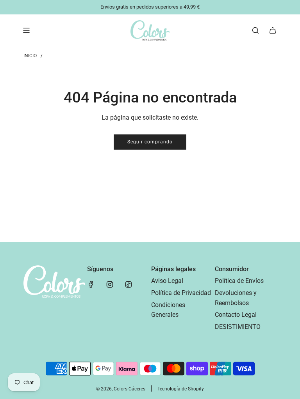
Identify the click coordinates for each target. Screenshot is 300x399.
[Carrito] (272, 30)
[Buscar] (255, 30)
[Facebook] (91, 284)
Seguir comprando (150, 142)
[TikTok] (128, 284)
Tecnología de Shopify (180, 389)
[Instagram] (109, 284)
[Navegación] (26, 30)
